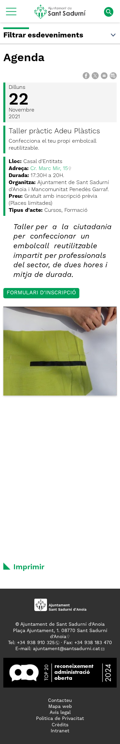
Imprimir (28, 567)
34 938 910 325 (37, 642)
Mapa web (60, 706)
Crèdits (60, 725)
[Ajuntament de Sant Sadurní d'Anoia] (60, 16)
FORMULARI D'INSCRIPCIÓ (41, 293)
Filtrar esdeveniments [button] (43, 35)
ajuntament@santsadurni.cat (66, 648)
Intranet (60, 731)
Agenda (24, 58)
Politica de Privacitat (60, 718)
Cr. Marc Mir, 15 (49, 168)
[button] (11, 14)
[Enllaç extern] (60, 672)
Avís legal (60, 712)
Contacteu (60, 700)
